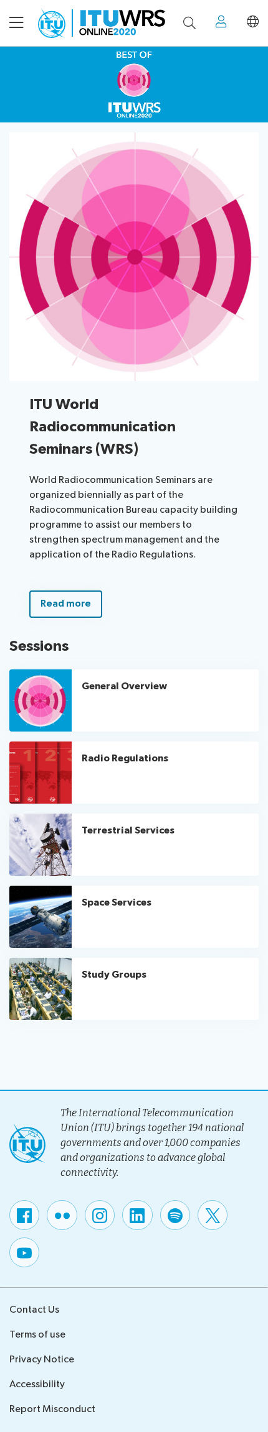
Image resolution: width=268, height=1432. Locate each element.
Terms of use (37, 1335)
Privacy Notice (41, 1359)
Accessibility (37, 1384)
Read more (66, 604)
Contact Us (34, 1310)
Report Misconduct (52, 1409)
